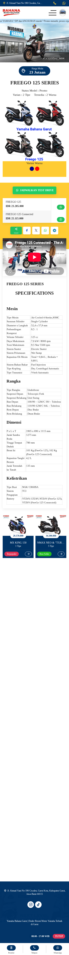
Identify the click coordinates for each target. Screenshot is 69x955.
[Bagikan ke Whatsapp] (45, 230)
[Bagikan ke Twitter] (36, 230)
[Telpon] (55, 3)
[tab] (32, 169)
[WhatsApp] (64, 3)
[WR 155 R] (51, 525)
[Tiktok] (38, 904)
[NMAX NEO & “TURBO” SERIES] (18, 525)
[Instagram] (30, 904)
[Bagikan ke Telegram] (54, 230)
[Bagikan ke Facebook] (27, 230)
